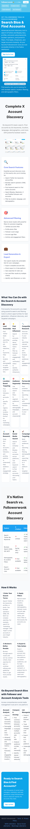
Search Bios (5, 5)
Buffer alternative (10, 824)
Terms (19, 818)
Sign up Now (9, 804)
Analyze (24, 5)
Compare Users (15, 5)
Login (26, 2)
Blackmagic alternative (19, 826)
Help (19, 2)
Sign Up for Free (8, 54)
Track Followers (6, 9)
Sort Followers (16, 9)
